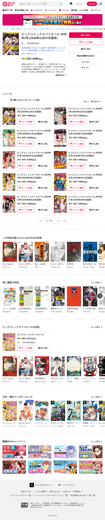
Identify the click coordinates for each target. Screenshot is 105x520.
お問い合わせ (54, 491)
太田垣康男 (26, 48)
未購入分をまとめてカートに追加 (26, 100)
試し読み (87, 49)
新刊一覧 (8, 10)
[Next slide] (99, 251)
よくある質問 (40, 491)
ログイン (79, 4)
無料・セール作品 (81, 10)
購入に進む (85, 35)
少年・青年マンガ (29, 54)
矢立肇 (41, 50)
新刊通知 (87, 62)
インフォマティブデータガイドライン (49, 495)
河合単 (34, 48)
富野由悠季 (32, 50)
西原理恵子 (52, 48)
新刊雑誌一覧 (22, 10)
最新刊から (97, 101)
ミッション (51, 10)
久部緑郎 (42, 48)
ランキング (37, 10)
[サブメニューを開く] (100, 3)
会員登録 (92, 4)
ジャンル (65, 10)
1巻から (86, 101)
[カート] (70, 3)
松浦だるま (50, 50)
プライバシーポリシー (20, 495)
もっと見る (95, 282)
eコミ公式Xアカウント (42, 485)
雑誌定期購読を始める (86, 56)
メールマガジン (69, 485)
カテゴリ (94, 10)
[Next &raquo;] (64, 221)
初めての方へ (26, 491)
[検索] (61, 3)
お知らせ (66, 491)
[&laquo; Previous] (41, 221)
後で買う (87, 67)
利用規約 (77, 491)
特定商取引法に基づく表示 (83, 495)
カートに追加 (87, 42)
